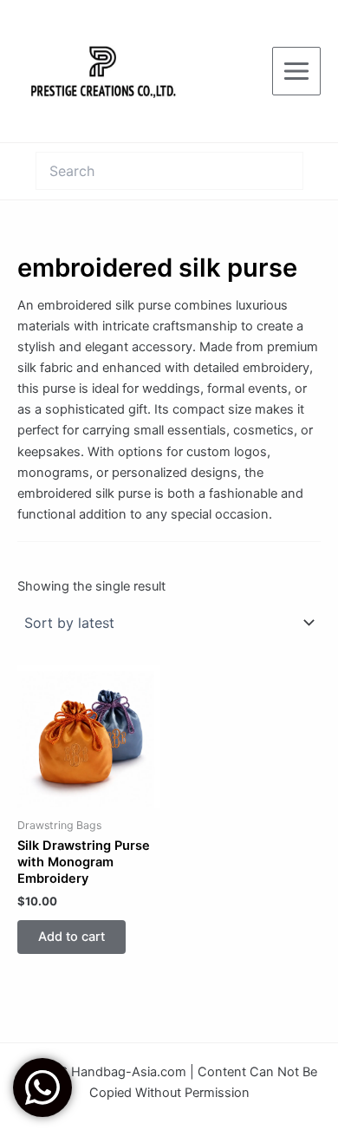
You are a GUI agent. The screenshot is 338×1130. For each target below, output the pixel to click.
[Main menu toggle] (296, 71)
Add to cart (71, 936)
